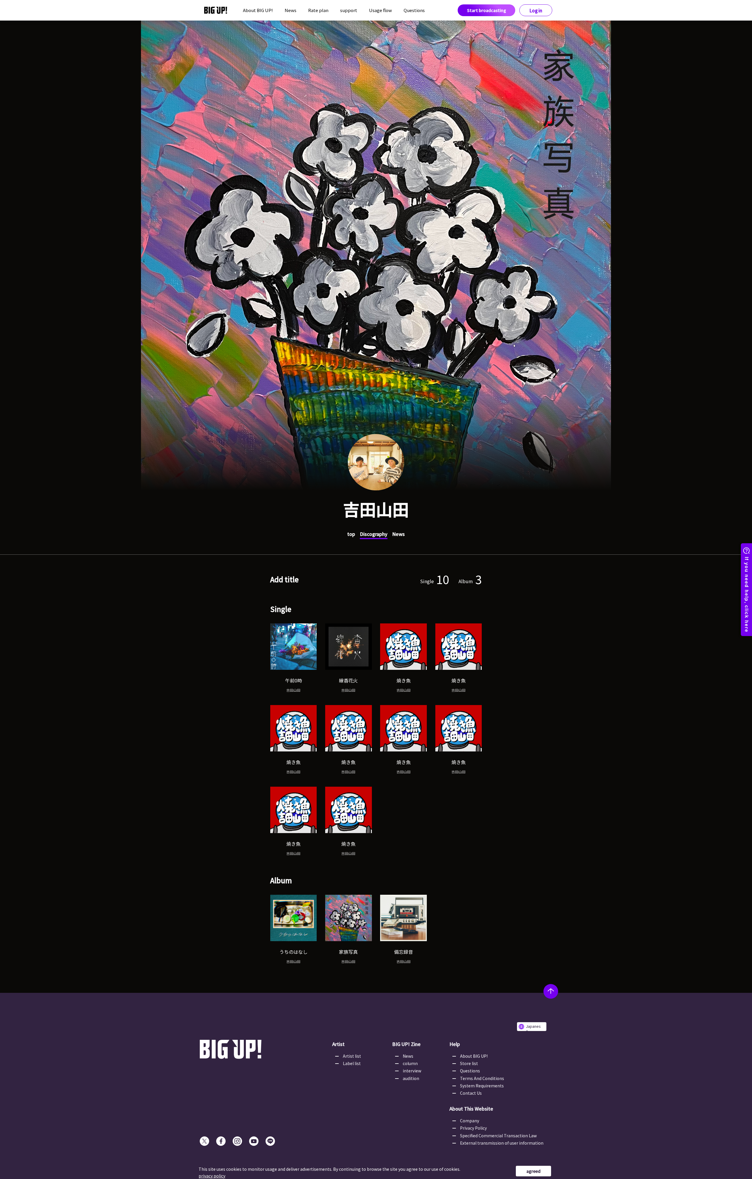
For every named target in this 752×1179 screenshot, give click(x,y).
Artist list (352, 1056)
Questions (414, 10)
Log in (536, 10)
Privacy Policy (473, 1128)
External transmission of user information (501, 1143)
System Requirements (482, 1086)
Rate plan (318, 10)
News (290, 10)
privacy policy (212, 1176)
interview (412, 1071)
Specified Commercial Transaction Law (498, 1135)
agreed (533, 1171)
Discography (373, 533)
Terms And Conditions (482, 1078)
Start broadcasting (486, 10)
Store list (469, 1063)
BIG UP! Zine (406, 1044)
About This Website (471, 1108)
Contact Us (471, 1093)
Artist (338, 1044)
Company (469, 1121)
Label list (352, 1063)
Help (454, 1044)
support (348, 10)
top (351, 533)
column (410, 1063)
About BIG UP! (258, 10)
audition (411, 1078)
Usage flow (380, 10)
